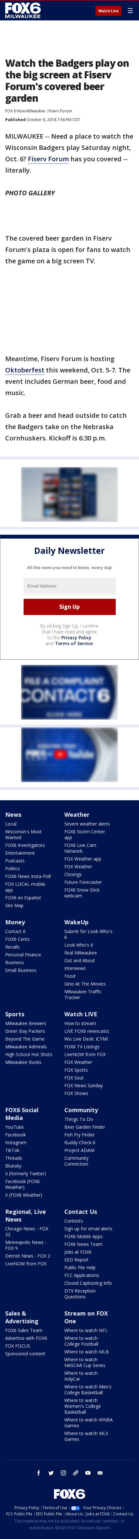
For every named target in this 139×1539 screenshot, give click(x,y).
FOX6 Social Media (21, 1114)
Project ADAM (79, 1150)
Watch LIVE (80, 1014)
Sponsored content (25, 1354)
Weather (77, 814)
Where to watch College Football (81, 1341)
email (100, 1473)
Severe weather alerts (87, 824)
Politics (12, 868)
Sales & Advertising (21, 1317)
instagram (63, 1473)
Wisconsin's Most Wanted (23, 834)
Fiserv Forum (60, 111)
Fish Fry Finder (79, 1135)
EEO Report (76, 1260)
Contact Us (80, 1211)
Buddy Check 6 (79, 1142)
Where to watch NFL (86, 1330)
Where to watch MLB (86, 1352)
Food (69, 976)
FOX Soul (73, 1078)
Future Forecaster (83, 882)
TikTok (12, 1150)
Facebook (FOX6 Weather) (22, 1184)
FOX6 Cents (17, 939)
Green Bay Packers (25, 1031)
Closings (73, 874)
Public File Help (80, 1267)
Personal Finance (23, 955)
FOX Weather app (82, 859)
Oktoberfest (24, 370)
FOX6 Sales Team (23, 1330)
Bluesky (13, 1166)
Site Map (14, 905)
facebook (39, 1473)
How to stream (80, 1023)
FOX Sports (76, 1070)
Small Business (21, 970)
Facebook (15, 1135)
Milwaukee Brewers (25, 1023)
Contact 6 (15, 931)
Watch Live (108, 11)
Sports (14, 1014)
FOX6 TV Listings (82, 1046)
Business (14, 962)
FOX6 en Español (23, 898)
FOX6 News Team (83, 1244)
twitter (51, 1473)
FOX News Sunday (83, 1085)
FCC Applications (81, 1275)
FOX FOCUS (17, 1346)
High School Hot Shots (28, 1054)
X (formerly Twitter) (25, 1173)
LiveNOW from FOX (85, 1054)
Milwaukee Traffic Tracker (83, 994)
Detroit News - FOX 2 (27, 1256)
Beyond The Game (25, 1039)
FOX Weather (78, 866)
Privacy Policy (76, 637)
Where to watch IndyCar (81, 1376)
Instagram (16, 1142)
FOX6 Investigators (25, 845)
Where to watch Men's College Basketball (88, 1390)
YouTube (14, 1127)
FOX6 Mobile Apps (83, 1236)
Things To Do (78, 1119)
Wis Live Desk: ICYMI (86, 1039)
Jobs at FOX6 (77, 1252)
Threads (13, 1158)
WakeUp (76, 922)
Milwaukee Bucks (23, 1062)
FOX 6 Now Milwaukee (25, 111)
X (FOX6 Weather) (23, 1195)
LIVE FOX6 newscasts (86, 1031)
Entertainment (20, 853)
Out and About (79, 960)
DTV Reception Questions (80, 1294)
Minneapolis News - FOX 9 (26, 1245)
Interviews (75, 968)
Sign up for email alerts (88, 1229)
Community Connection (76, 1161)
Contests (73, 1221)
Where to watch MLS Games (86, 1436)
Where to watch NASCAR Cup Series (84, 1362)
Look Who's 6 (78, 945)
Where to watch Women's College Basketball (82, 1406)
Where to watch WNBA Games (88, 1423)
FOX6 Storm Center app (84, 834)
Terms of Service (74, 643)
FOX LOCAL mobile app (25, 887)
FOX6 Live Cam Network (80, 848)
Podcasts (15, 861)
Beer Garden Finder (84, 1127)
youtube (88, 1473)
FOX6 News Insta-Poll (28, 876)
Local (10, 824)
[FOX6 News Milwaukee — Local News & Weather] (24, 10)
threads (75, 1473)
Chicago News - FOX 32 (26, 1231)
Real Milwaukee (80, 953)
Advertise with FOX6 (26, 1338)
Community (81, 1110)
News (13, 814)
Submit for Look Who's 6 (88, 934)
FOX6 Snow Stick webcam (82, 893)
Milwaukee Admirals (26, 1046)
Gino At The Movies (85, 984)
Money (15, 922)
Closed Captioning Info (88, 1283)
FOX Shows (76, 1093)
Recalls (12, 947)
